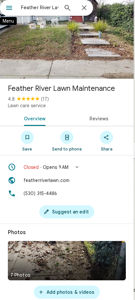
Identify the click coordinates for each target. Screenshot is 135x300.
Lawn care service (27, 106)
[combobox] (39, 7)
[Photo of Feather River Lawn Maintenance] (67, 39)
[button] (67, 167)
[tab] (33, 118)
